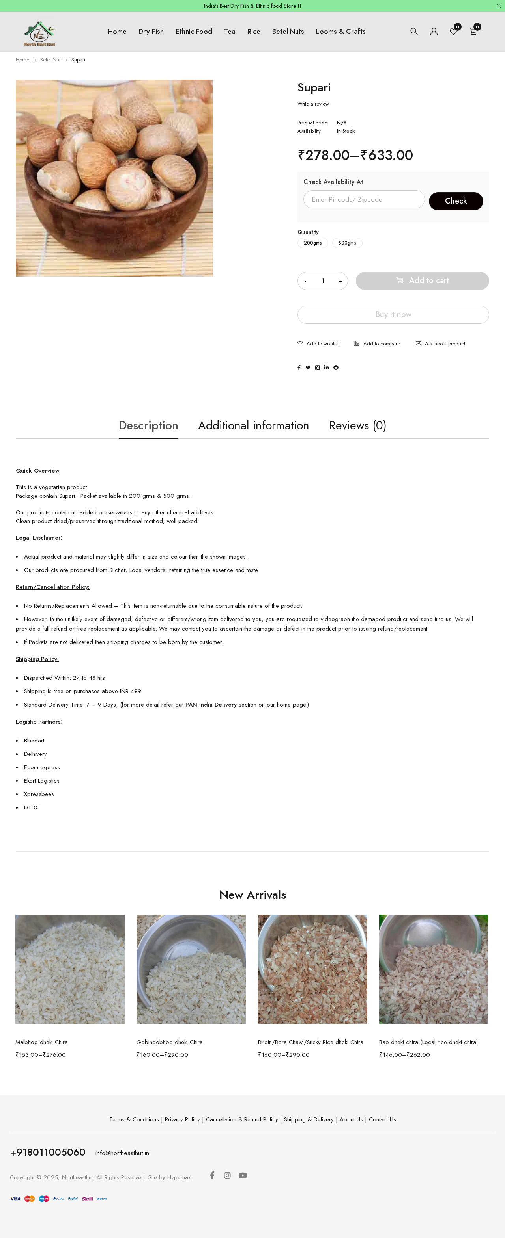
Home (22, 59)
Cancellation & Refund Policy (242, 1119)
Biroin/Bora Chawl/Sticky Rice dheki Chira (310, 1042)
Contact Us (382, 1119)
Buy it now (393, 314)
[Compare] (377, 344)
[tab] (148, 425)
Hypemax (179, 1177)
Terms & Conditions (134, 1119)
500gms (347, 243)
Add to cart (429, 280)
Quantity (308, 232)
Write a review (313, 104)
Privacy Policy (182, 1119)
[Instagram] (229, 1176)
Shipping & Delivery (309, 1119)
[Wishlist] (318, 344)
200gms (313, 243)
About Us (351, 1119)
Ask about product (445, 343)
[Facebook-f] (213, 1176)
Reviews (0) (358, 425)
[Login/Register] (434, 31)
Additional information (253, 425)
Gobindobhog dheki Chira (170, 1042)
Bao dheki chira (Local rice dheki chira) (428, 1042)
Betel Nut (50, 59)
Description (148, 425)
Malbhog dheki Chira (41, 1042)
